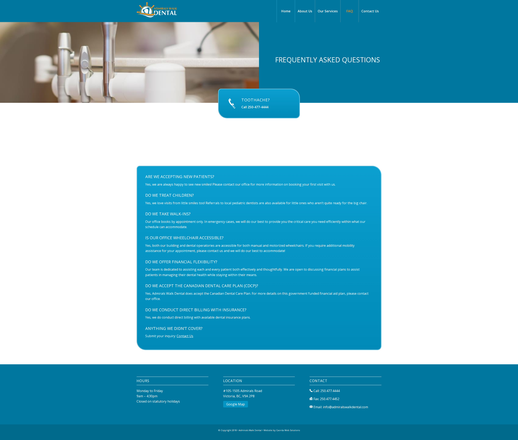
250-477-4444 (258, 107)
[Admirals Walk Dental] (165, 11)
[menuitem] (286, 11)
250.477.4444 (330, 391)
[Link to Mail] (378, 435)
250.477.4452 (329, 399)
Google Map (235, 404)
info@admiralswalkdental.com (345, 407)
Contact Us (185, 336)
